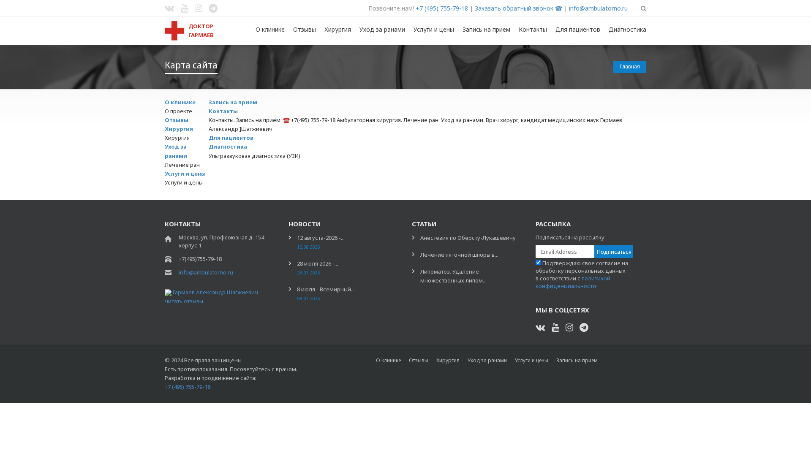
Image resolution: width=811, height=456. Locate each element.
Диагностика (627, 29)
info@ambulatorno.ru (598, 8)
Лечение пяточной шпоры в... (459, 254)
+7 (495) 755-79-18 (442, 8)
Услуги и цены (434, 29)
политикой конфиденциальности (573, 282)
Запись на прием (486, 29)
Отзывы (304, 29)
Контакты (533, 29)
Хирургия (337, 29)
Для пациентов (577, 29)
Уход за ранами (382, 29)
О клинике (270, 29)
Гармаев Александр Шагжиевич (215, 292)
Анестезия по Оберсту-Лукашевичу (468, 238)
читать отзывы (184, 301)
